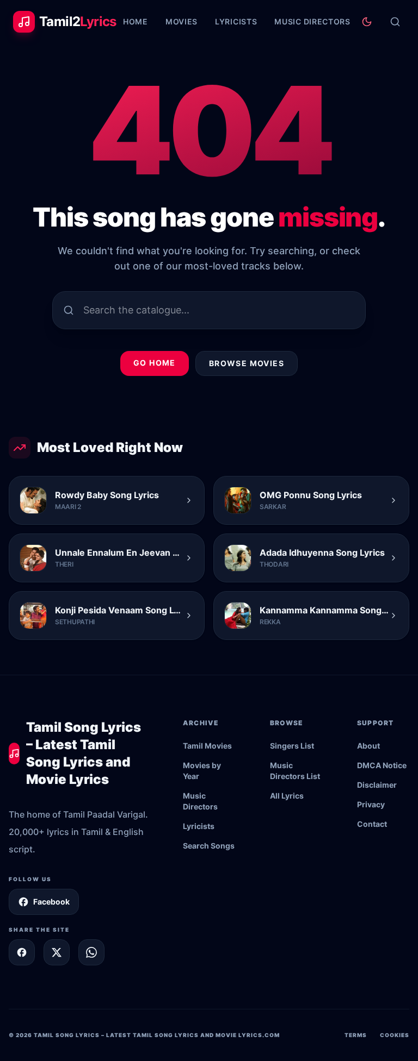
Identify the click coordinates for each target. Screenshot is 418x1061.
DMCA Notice (382, 765)
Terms (356, 1035)
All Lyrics (287, 795)
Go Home (154, 362)
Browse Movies (246, 363)
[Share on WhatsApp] (91, 952)
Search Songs (209, 845)
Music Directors (312, 21)
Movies (181, 21)
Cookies (394, 1035)
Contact (372, 823)
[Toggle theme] (367, 22)
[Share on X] (57, 952)
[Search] (395, 22)
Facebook (51, 901)
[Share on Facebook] (22, 952)
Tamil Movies (207, 745)
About (368, 745)
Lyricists (236, 21)
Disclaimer (377, 784)
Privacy (371, 804)
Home (135, 21)
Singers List (292, 745)
